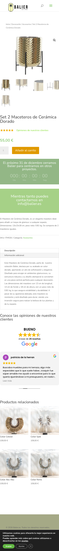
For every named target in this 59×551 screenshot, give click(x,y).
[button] (54, 40)
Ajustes (21, 546)
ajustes (24, 541)
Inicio (8, 24)
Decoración (16, 24)
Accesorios (26, 24)
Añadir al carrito (25, 150)
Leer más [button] (7, 381)
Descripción (9, 250)
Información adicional (14, 255)
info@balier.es (29, 203)
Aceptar (9, 546)
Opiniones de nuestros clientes (32, 130)
